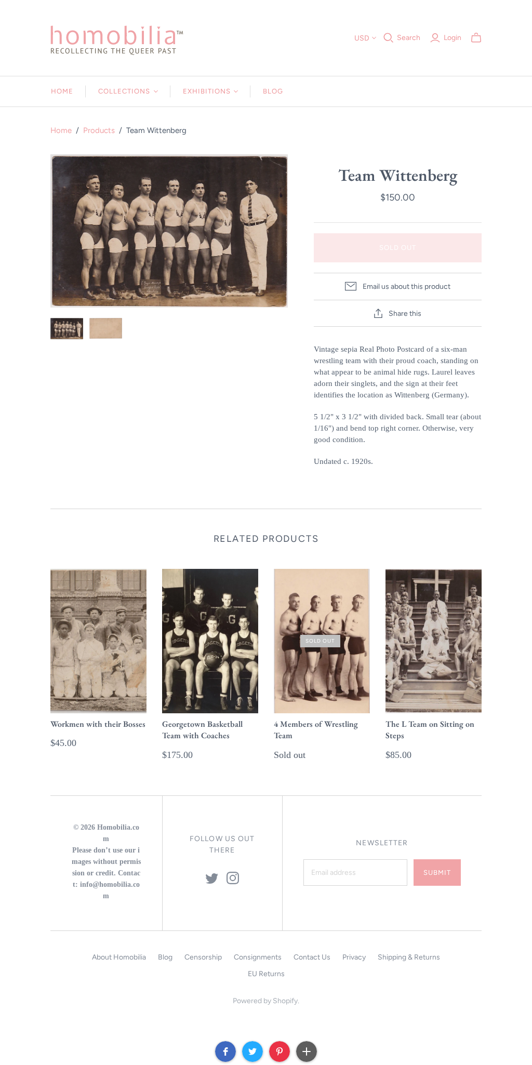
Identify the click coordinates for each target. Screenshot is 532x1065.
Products (99, 130)
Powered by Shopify (265, 1000)
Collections (124, 91)
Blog (273, 91)
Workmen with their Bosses (97, 723)
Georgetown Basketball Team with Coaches (202, 729)
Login (452, 37)
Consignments (258, 957)
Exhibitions (207, 91)
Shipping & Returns (409, 957)
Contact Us (312, 957)
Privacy (354, 957)
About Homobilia (119, 957)
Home (62, 91)
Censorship (203, 957)
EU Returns (266, 973)
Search (408, 37)
